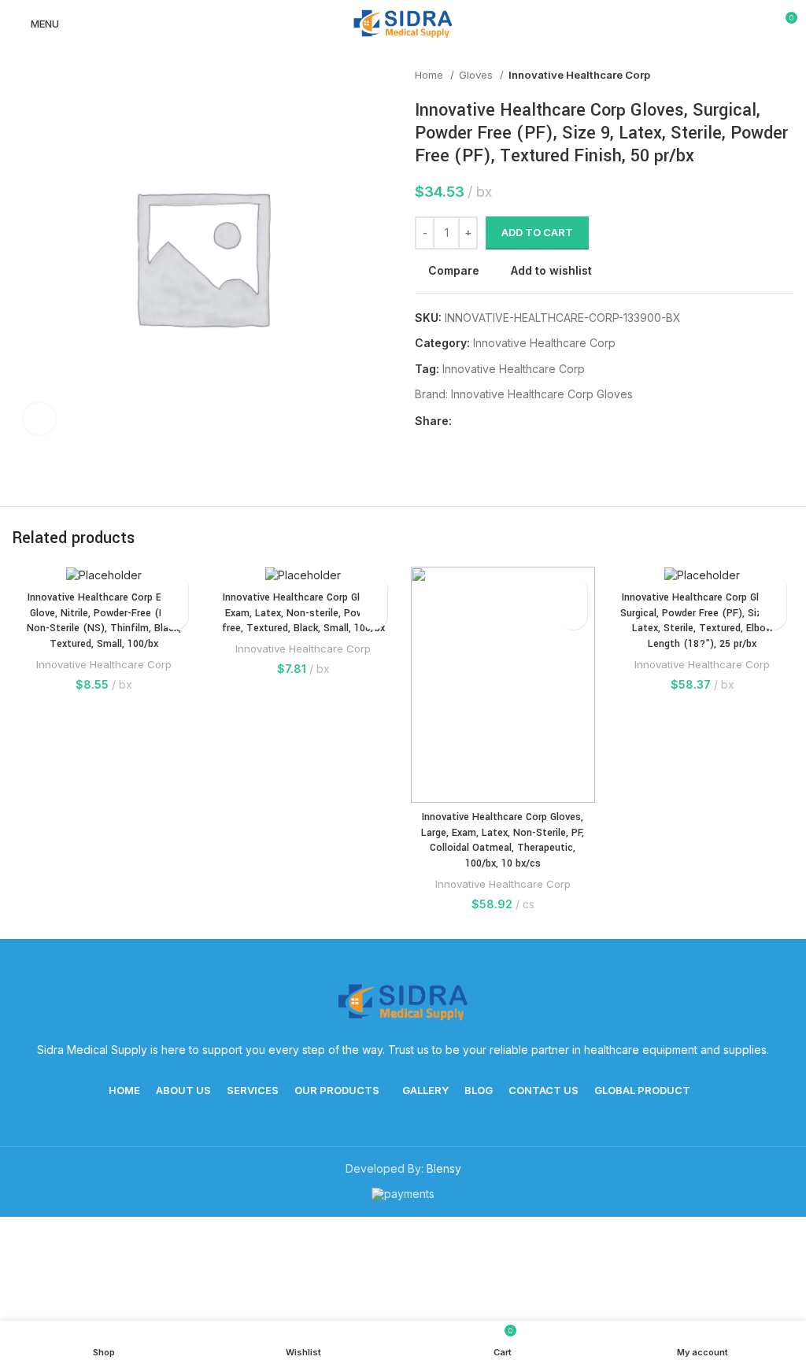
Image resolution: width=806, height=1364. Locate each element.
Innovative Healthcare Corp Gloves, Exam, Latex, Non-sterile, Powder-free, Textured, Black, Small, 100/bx (303, 612)
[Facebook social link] (465, 421)
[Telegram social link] (537, 421)
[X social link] (483, 421)
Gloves (477, 74)
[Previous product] (755, 75)
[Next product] (786, 75)
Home (430, 74)
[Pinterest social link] (501, 421)
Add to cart (537, 232)
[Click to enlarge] (39, 418)
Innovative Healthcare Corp (579, 74)
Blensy (444, 1168)
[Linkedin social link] (519, 421)
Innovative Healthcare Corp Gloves (542, 394)
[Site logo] (403, 22)
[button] (174, 616)
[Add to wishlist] (174, 588)
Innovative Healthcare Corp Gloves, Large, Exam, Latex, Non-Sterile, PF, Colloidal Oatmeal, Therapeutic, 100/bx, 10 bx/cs (502, 840)
